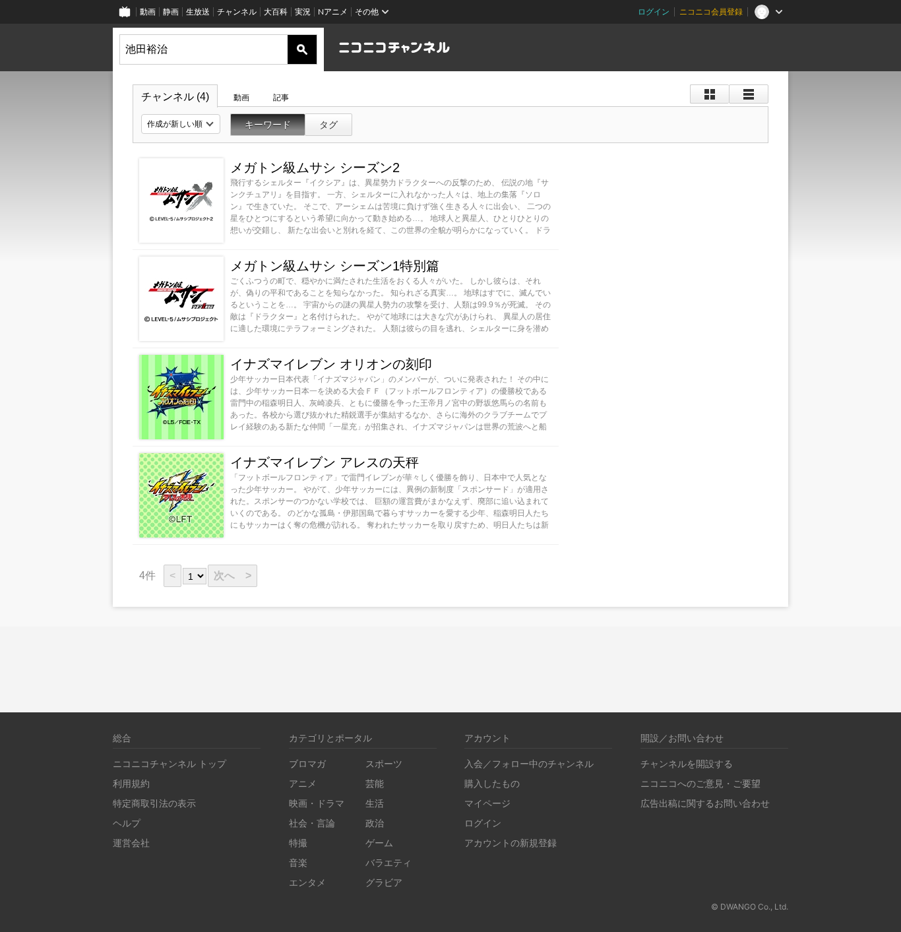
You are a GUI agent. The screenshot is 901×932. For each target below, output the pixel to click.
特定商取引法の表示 (154, 803)
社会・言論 (312, 822)
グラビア (383, 882)
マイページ (487, 803)
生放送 (198, 11)
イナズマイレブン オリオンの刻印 (331, 364)
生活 (374, 803)
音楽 (298, 862)
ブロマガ (307, 763)
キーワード (268, 124)
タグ (328, 124)
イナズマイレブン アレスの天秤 (324, 462)
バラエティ (388, 862)
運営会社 (131, 842)
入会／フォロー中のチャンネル (529, 763)
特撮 (298, 842)
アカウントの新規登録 (510, 842)
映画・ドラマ (316, 803)
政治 (374, 822)
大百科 (276, 11)
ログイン (653, 11)
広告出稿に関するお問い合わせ (705, 803)
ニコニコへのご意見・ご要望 (700, 783)
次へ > (232, 575)
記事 (281, 97)
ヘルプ (126, 822)
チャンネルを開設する (686, 763)
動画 (148, 11)
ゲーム (379, 842)
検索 (302, 49)
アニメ (303, 783)
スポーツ (383, 763)
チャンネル (237, 11)
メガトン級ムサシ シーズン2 (315, 167)
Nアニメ (333, 11)
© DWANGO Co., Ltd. (749, 907)
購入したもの (492, 783)
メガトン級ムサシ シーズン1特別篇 (334, 266)
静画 (171, 11)
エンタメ (307, 882)
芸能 (374, 783)
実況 (303, 11)
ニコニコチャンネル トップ (169, 763)
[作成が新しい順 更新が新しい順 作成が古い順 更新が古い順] (180, 124)
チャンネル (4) (175, 96)
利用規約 (131, 783)
